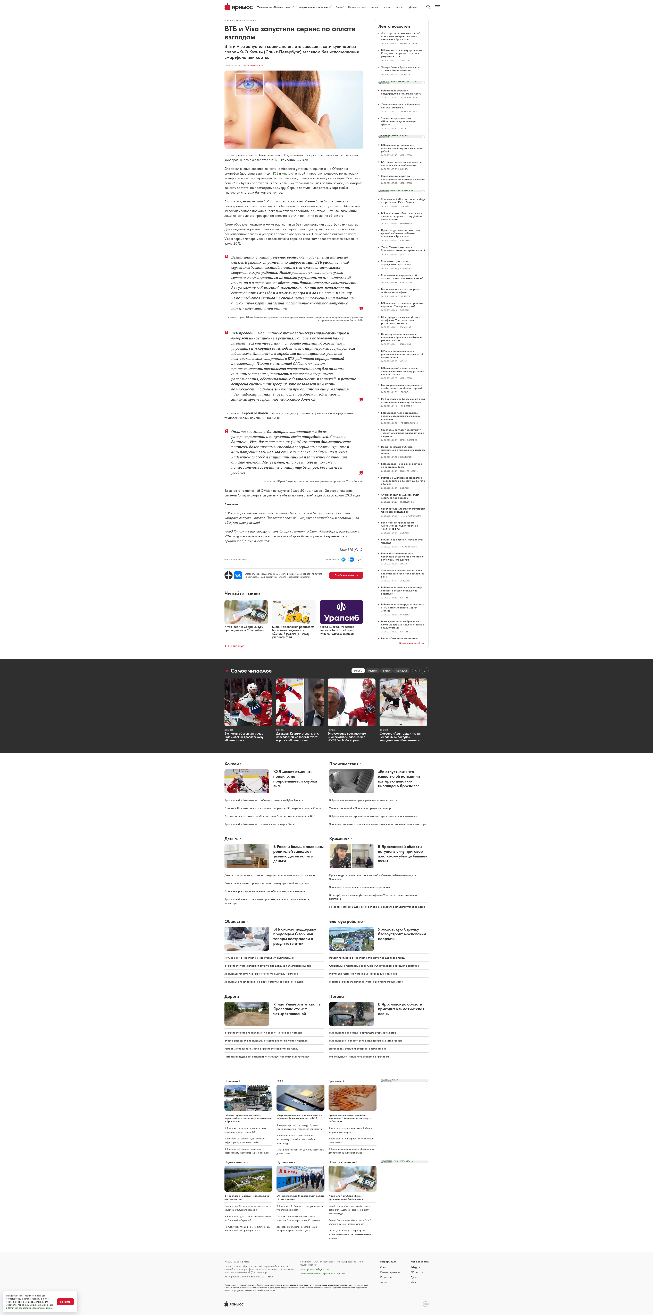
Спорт (403, 128)
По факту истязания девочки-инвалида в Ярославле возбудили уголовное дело (401, 337)
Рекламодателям (390, 1272)
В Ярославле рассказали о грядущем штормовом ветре (362, 1032)
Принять (65, 1301)
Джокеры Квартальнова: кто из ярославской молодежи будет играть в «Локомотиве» (298, 737)
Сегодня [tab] (401, 670)
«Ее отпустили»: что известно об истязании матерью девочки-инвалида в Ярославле (400, 36)
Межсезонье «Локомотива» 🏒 (275, 6)
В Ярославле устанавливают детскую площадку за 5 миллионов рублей (402, 148)
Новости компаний (246, 20)
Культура (405, 615)
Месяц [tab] (358, 670)
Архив (383, 1282)
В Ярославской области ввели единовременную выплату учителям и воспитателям (402, 371)
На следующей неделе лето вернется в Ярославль (359, 1056)
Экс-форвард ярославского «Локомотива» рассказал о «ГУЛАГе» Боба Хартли (347, 737)
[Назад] (416, 670)
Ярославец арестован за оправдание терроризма (396, 263)
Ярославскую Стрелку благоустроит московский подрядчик (403, 510)
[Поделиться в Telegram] (343, 559)
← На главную (234, 646)
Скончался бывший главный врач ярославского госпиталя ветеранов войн (402, 573)
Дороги (374, 6)
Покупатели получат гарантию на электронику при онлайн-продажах (266, 883)
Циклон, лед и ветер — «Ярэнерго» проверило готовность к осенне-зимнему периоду (350, 1234)
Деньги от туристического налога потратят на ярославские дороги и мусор (270, 875)
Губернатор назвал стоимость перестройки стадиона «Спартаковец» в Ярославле (248, 1118)
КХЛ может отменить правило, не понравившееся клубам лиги (401, 163)
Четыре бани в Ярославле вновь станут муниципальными (400, 68)
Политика (231, 1081)
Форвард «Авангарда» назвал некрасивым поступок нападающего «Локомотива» (400, 737)
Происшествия (357, 6)
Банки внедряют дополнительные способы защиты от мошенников (264, 891)
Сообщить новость (346, 575)
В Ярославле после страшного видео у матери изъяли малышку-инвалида (401, 415)
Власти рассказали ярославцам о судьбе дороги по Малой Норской (401, 386)
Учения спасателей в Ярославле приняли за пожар (400, 106)
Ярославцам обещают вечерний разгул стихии (357, 1048)
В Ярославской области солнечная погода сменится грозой (365, 1040)
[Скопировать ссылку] (359, 559)
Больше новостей (410, 643)
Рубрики (412, 6)
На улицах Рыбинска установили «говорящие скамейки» (363, 973)
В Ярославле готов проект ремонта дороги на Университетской (402, 304)
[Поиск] (428, 7)
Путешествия (407, 502)
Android (287, 173)
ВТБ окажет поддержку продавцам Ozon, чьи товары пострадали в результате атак (401, 53)
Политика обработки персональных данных (322, 1273)
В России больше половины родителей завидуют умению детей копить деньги (402, 354)
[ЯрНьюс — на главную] (238, 7)
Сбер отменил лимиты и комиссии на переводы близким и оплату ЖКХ (299, 1116)
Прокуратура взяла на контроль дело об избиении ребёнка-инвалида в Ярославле (400, 233)
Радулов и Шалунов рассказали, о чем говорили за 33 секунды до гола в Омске (403, 480)
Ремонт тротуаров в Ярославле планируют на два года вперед (367, 957)
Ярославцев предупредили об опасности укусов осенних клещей (402, 276)
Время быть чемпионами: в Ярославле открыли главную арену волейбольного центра (402, 556)
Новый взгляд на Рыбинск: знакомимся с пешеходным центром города (403, 449)
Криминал (406, 223)
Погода (399, 6)
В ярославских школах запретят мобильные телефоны (400, 290)
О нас (383, 1267)
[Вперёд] (425, 670)
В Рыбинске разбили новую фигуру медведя (402, 541)
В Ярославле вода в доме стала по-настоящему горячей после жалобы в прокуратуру (296, 1139)
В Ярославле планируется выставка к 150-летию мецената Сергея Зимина (402, 607)
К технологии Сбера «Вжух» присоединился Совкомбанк (346, 1197)
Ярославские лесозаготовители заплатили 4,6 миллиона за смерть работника (350, 1118)
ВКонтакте (417, 1272)
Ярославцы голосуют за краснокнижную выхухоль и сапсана (403, 177)
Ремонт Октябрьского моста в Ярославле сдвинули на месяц (261, 1048)
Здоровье (335, 1081)
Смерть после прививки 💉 (315, 6)
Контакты (386, 1277)
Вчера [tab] (386, 670)
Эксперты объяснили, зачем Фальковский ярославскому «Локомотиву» (244, 737)
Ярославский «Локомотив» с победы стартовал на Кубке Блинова (403, 201)
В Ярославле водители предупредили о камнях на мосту (401, 92)
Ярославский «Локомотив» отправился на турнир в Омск (259, 824)
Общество (405, 60)
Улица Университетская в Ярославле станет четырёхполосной (403, 249)
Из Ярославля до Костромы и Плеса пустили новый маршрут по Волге (403, 400)
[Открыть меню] (438, 7)
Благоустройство (411, 516)
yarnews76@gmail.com (318, 1269)
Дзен (413, 1277)
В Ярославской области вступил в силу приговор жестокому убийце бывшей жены (401, 216)
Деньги (386, 6)
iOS (275, 173)
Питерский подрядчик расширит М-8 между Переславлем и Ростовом (266, 1056)
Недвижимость (409, 471)
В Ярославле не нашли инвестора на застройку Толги (401, 465)
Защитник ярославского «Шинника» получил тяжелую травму (398, 121)
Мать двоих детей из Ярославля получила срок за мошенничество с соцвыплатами (402, 624)
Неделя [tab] (372, 670)
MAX (413, 1282)
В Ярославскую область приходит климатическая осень (401, 1009)
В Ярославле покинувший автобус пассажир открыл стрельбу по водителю (401, 590)
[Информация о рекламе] (423, 83)
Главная (228, 20)
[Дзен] (228, 575)
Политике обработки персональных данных (30, 1308)
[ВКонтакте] (238, 575)
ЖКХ (280, 1081)
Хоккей (340, 6)
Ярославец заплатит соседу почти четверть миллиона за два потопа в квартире (402, 432)
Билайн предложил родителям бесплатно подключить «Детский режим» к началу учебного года (350, 1210)
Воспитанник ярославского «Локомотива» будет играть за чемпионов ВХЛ (399, 525)
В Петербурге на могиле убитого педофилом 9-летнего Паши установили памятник (400, 320)
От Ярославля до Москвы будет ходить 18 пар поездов (400, 496)
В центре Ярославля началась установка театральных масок (366, 981)
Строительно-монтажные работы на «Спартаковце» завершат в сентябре (374, 965)
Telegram (416, 1267)
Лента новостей (394, 26)
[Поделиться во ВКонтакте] (351, 559)
